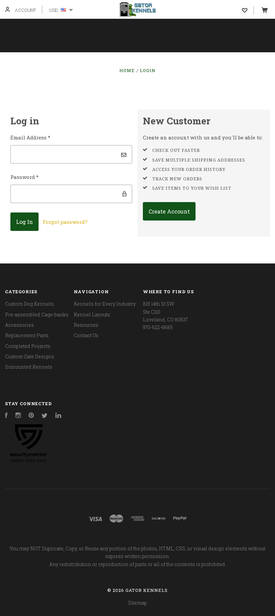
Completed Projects (27, 346)
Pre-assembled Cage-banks (36, 314)
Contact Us (121, 79)
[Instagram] (18, 416)
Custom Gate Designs (29, 356)
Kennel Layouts (175, 61)
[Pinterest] (31, 416)
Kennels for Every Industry (88, 61)
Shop (16, 61)
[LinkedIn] (58, 416)
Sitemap (137, 603)
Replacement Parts (27, 335)
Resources (237, 61)
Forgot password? (65, 222)
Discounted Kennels (28, 367)
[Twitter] (45, 416)
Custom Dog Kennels (29, 304)
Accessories (19, 325)
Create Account (169, 211)
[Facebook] (6, 416)
